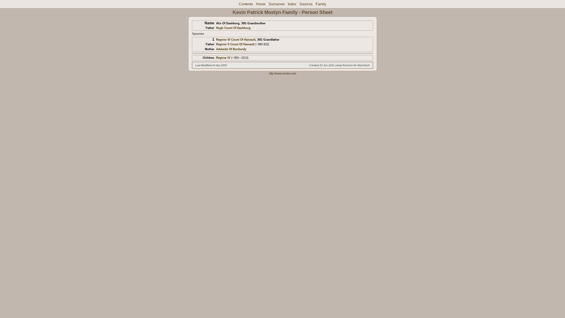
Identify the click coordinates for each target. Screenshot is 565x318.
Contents (246, 4)
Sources (306, 4)
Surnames (277, 4)
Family (321, 4)
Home (261, 4)
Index (292, 4)
